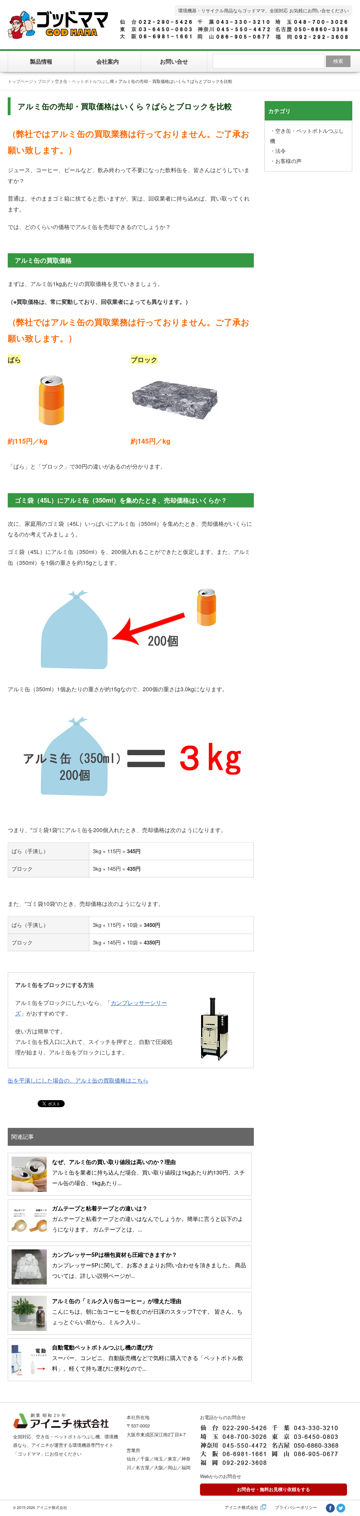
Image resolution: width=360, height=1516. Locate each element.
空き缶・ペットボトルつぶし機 (84, 81)
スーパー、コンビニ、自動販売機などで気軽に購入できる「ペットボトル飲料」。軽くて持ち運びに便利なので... (147, 1358)
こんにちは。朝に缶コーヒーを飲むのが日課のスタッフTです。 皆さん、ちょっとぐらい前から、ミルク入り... (147, 1311)
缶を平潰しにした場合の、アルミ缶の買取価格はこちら (78, 1080)
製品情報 (41, 61)
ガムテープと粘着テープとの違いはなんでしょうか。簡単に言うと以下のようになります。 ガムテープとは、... (147, 1219)
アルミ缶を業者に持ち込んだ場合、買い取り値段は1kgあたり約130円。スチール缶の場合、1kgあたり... (148, 1172)
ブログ (44, 81)
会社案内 (107, 61)
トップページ (20, 81)
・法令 (278, 150)
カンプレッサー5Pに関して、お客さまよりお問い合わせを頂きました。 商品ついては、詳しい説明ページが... (149, 1265)
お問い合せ (174, 61)
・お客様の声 (286, 160)
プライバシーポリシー (296, 1507)
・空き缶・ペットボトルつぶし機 (307, 135)
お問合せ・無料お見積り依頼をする (273, 1489)
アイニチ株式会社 (241, 1507)
